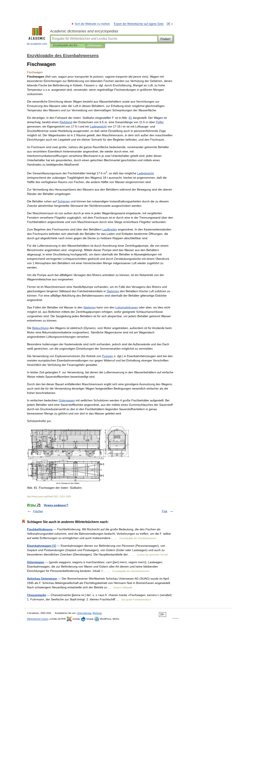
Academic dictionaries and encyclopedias (84, 31)
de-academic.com (37, 43)
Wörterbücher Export (37, 619)
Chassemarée (36, 595)
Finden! (165, 39)
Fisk (164, 511)
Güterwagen (35, 562)
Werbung (97, 613)
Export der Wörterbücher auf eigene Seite (139, 23)
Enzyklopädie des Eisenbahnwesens (67, 45)
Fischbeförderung (40, 529)
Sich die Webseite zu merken (92, 23)
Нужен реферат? (56, 505)
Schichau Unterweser (42, 578)
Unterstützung (84, 613)
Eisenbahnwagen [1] (41, 545)
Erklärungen (94, 45)
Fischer (38, 511)
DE (168, 23)
